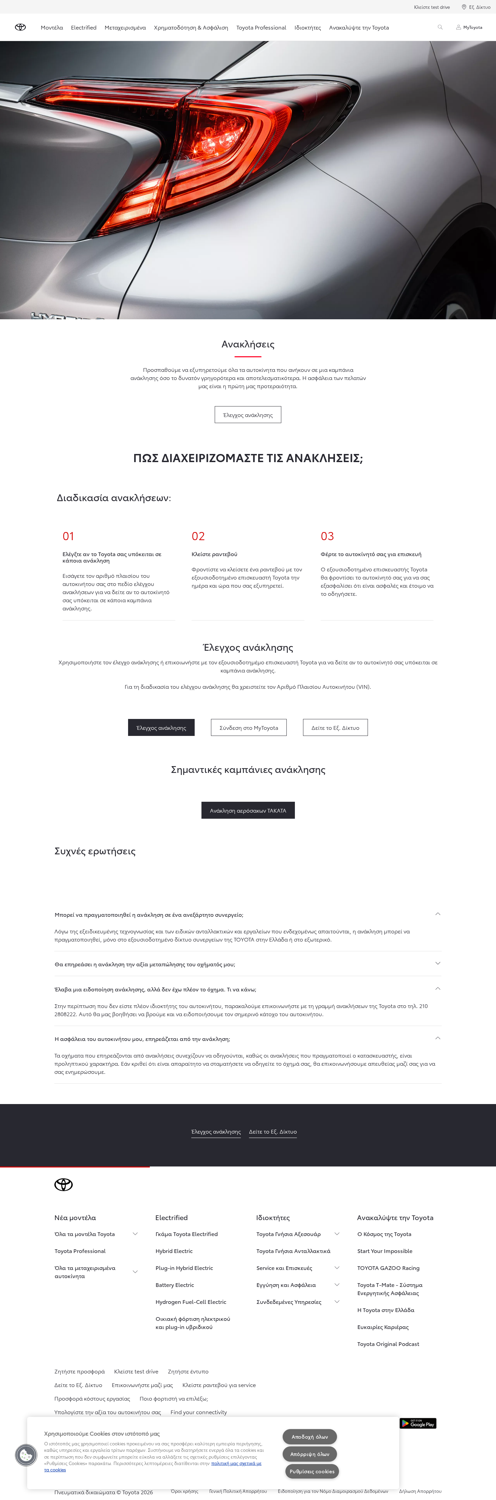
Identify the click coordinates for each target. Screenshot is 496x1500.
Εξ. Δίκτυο (480, 7)
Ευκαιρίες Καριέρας (383, 1326)
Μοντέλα (52, 27)
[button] (26, 1455)
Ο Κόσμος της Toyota (384, 1233)
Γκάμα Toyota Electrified (187, 1233)
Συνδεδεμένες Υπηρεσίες (288, 1301)
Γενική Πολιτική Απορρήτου (238, 1491)
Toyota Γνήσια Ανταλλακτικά (293, 1250)
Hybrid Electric (174, 1250)
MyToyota (472, 27)
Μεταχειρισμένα (125, 27)
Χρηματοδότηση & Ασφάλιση (191, 27)
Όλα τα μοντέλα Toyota (85, 1233)
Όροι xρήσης (184, 1491)
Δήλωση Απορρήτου (420, 1491)
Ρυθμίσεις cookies (312, 1471)
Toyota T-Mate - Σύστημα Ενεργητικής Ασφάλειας (390, 1288)
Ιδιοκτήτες (308, 27)
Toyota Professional (261, 27)
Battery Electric (175, 1284)
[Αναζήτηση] (440, 27)
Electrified (83, 27)
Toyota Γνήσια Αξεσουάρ (288, 1233)
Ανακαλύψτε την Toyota (359, 27)
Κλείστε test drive (432, 7)
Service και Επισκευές (284, 1267)
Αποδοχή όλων (310, 1436)
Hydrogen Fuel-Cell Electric (191, 1301)
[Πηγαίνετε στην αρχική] (20, 27)
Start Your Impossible (384, 1250)
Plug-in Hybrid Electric (184, 1267)
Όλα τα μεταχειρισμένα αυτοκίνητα (85, 1271)
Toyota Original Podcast (388, 1343)
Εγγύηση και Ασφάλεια (286, 1284)
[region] (213, 1453)
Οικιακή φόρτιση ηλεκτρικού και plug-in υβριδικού (193, 1322)
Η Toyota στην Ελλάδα (385, 1309)
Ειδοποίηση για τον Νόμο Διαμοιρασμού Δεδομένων (333, 1491)
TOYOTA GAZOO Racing (388, 1267)
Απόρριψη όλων (310, 1453)
